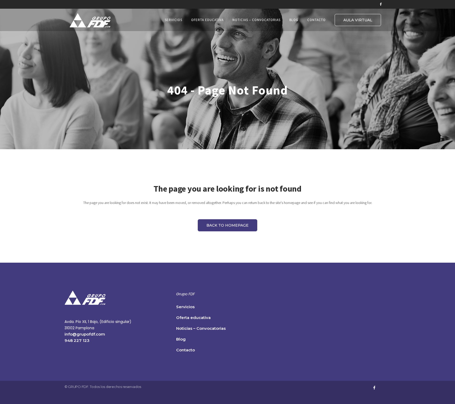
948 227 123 (77, 340)
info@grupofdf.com (85, 334)
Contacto (185, 349)
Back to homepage (227, 225)
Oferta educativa (193, 317)
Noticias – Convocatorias (201, 328)
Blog (181, 339)
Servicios (185, 306)
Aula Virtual (357, 20)
